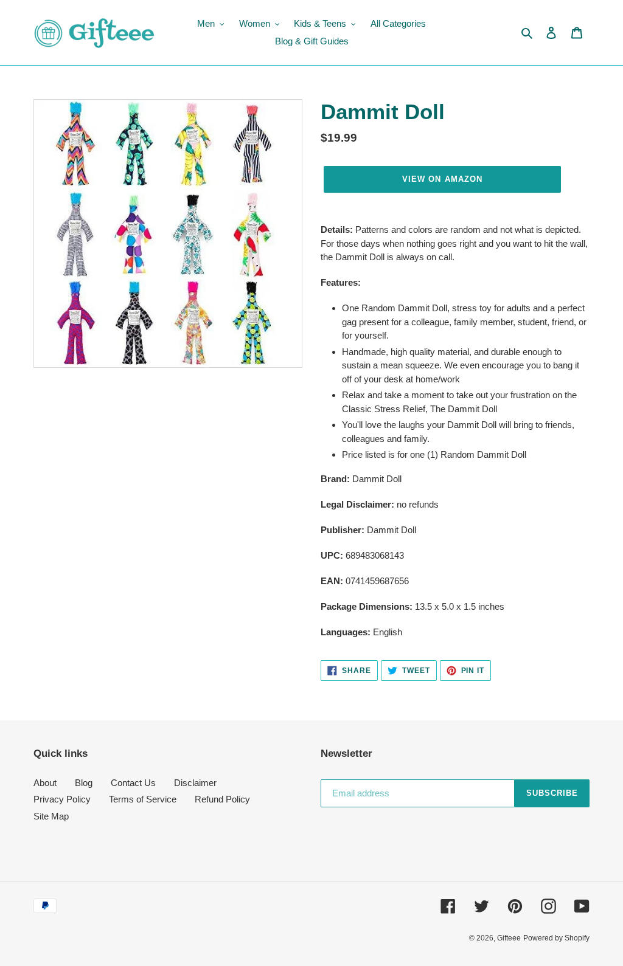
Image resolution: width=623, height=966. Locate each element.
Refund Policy (222, 799)
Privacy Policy (62, 799)
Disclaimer (195, 783)
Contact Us (133, 783)
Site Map (51, 816)
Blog (83, 783)
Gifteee (509, 938)
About (45, 783)
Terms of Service (142, 799)
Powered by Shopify (556, 938)
